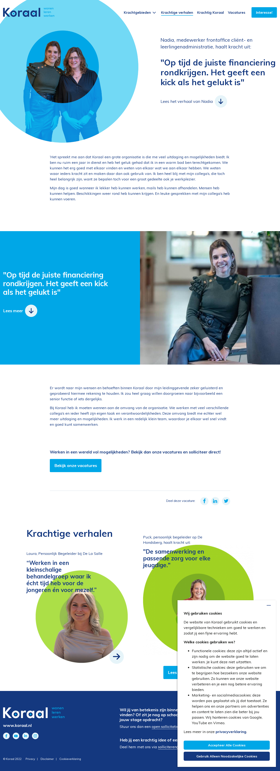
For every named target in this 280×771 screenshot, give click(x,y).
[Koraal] (46, 712)
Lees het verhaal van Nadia (186, 101)
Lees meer (13, 310)
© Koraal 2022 (12, 759)
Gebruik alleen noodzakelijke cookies (226, 756)
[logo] (28, 12)
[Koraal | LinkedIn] (25, 736)
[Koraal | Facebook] (6, 736)
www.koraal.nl (17, 725)
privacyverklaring (231, 731)
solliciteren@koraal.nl (176, 747)
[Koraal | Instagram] (35, 736)
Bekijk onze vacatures (75, 465)
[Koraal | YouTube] (16, 736)
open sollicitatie (165, 726)
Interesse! (264, 12)
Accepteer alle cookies (227, 745)
